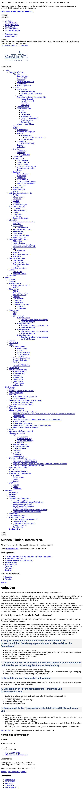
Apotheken (17, 208)
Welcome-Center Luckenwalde (23, 222)
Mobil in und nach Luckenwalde (20, 193)
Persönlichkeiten (27, 120)
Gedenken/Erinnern (24, 109)
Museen (20, 134)
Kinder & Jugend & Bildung (18, 239)
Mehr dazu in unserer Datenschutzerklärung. (17, 12)
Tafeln (23, 112)
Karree (15, 479)
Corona (15, 212)
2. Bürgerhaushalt (23, 329)
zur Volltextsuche (11, 23)
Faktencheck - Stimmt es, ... (22, 230)
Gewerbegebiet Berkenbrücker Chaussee (27, 512)
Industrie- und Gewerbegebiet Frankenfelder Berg (30, 510)
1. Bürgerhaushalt (23, 335)
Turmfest (20, 145)
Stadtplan (16, 203)
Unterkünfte (21, 185)
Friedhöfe (16, 74)
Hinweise (16, 266)
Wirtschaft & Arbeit (19, 274)
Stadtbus (16, 201)
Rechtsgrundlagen (23, 364)
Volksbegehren (18, 385)
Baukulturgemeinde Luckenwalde (25, 397)
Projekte (16, 485)
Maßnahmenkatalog (24, 439)
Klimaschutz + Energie (17, 433)
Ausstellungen (26, 116)
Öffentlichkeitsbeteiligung (18, 458)
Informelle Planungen (16, 410)
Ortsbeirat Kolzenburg (20, 360)
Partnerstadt (17, 157)
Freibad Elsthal (22, 164)
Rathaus (8, 278)
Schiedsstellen (14, 368)
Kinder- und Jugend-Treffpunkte (24, 247)
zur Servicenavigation (12, 31)
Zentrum (16, 481)
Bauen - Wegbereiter (16, 393)
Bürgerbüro (21, 306)
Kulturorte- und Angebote (26, 132)
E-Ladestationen (18, 197)
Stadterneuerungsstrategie (22, 423)
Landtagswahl (18, 381)
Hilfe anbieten (18, 226)
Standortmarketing (19, 525)
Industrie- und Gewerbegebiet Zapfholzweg (28, 502)
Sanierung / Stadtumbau (18, 468)
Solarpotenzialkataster (21, 446)
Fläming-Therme (23, 162)
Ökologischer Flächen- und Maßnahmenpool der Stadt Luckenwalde (37, 420)
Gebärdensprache (11, 34)
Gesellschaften (18, 299)
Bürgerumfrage (22, 437)
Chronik (19, 95)
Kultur (15, 128)
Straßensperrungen (20, 205)
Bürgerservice (14, 289)
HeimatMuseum (26, 135)
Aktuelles (12, 279)
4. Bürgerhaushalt (23, 318)
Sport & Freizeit (18, 159)
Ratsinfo (16, 362)
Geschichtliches (22, 76)
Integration (13, 220)
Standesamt (21, 308)
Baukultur (12, 395)
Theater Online (18, 187)
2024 (15, 314)
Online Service (18, 302)
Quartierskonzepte (19, 448)
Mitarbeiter (21, 251)
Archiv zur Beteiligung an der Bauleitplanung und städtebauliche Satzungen (40, 464)
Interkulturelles (18, 231)
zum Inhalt (8, 21)
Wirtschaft (8, 491)
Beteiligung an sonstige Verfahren (25, 462)
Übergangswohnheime (21, 235)
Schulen (16, 253)
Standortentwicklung (16, 517)
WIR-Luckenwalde (19, 237)
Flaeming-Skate (22, 160)
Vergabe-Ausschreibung (21, 285)
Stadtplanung (10, 387)
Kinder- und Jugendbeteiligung (24, 245)
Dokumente (17, 489)
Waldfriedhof (21, 84)
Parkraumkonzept (19, 421)
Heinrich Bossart (27, 99)
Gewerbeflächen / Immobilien (19, 498)
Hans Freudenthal (27, 101)
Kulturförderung (22, 130)
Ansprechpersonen (19, 295)
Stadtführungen (22, 180)
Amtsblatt (12, 281)
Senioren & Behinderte (17, 258)
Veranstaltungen (19, 189)
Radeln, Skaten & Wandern (26, 182)
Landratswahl (18, 379)
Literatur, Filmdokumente (30, 118)
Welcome (12, 494)
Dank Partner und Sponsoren (31, 93)
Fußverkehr (17, 450)
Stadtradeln (17, 454)
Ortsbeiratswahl (18, 383)
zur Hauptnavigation (12, 25)
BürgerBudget (14, 310)
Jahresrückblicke (23, 107)
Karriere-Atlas (13, 514)
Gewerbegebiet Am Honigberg (23, 506)
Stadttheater (21, 141)
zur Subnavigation (11, 29)
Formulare (16, 297)
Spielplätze (17, 256)
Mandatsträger (22, 349)
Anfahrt (15, 195)
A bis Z (15, 291)
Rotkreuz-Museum (27, 139)
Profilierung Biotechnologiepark (24, 523)
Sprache (4, 39)
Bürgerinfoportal (19, 347)
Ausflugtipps (21, 176)
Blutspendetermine (19, 210)
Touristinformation (23, 174)
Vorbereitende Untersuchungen (20, 473)
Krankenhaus (17, 214)
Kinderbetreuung (19, 243)
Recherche (20, 356)
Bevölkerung (17, 272)
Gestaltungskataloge (16, 408)
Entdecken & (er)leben (16, 72)
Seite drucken (5, 730)
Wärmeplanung (18, 456)
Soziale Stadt (13, 469)
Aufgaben (8, 579)
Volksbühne (21, 147)
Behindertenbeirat (19, 262)
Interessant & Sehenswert (26, 183)
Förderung (12, 406)
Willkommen (13, 492)
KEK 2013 (20, 443)
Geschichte (17, 87)
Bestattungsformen (24, 86)
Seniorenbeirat (18, 260)
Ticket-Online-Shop (28, 143)
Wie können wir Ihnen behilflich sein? (14, 545)
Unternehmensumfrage (25, 441)
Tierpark (20, 170)
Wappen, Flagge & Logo (25, 124)
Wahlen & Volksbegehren (18, 370)
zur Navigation (10, 27)
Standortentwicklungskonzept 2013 (25, 519)
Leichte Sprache (10, 36)
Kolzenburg (21, 80)
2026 (15, 312)
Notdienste (17, 216)
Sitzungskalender (23, 354)
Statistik (12, 270)
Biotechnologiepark (20, 508)
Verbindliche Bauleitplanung (23, 404)
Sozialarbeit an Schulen (21, 254)
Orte (22, 111)
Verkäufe (16, 287)
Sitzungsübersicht (23, 352)
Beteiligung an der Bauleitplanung (25, 460)
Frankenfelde (21, 151)
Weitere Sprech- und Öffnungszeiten (13, 772)
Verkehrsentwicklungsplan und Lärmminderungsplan (32, 425)
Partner (15, 487)
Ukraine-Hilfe (17, 233)
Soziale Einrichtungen (20, 218)
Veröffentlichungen (28, 91)
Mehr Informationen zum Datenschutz (14, 45)
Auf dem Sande (18, 477)
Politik (11, 345)
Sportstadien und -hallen (25, 168)
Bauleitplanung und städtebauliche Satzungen (25, 400)
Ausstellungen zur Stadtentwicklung (22, 391)
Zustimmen (5, 17)
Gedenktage (25, 114)
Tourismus (17, 172)
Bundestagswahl (19, 373)
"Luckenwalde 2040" (20, 521)
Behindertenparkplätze (21, 264)
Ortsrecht (12, 341)
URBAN (11, 483)
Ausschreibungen (15, 283)
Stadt (7, 70)
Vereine (15, 191)
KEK (14, 435)
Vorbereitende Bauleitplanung (23, 402)
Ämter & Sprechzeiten (20, 293)
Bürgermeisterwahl (19, 372)
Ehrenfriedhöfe (22, 78)
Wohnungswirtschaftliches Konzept (25, 427)
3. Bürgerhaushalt (23, 324)
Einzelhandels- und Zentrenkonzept (25, 412)
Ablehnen (4, 15)
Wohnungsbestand (19, 268)
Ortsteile (16, 149)
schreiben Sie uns (12, 549)
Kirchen (15, 126)
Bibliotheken (17, 241)
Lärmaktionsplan (19, 418)
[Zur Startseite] (17, 65)
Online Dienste (18, 301)
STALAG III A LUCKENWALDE (35, 137)
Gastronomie (21, 178)
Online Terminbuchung (21, 304)
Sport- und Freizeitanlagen (26, 166)
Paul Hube (24, 103)
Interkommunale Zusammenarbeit (21, 431)
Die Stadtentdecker (19, 398)
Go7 (14, 249)
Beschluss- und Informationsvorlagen (34, 320)
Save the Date (18, 527)
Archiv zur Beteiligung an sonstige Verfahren (29, 466)
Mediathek (12, 276)
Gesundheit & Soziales (17, 207)
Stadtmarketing (14, 529)
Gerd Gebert (25, 105)
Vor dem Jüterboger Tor (25, 82)
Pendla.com (17, 199)
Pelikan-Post (13, 343)
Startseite (8, 577)
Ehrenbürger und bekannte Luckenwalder (31, 97)
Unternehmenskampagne (18, 516)
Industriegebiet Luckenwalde (23, 504)
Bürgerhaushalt (18, 316)
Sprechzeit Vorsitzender (21, 366)
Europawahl (17, 375)
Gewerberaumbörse (20, 500)
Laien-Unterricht (22, 228)
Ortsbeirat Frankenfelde (21, 358)
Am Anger (16, 475)
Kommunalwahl (18, 377)
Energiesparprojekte (20, 445)
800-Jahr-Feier (22, 89)
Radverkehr (17, 452)
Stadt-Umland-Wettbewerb (18, 471)
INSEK (11, 429)
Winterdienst (25, 155)
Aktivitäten (17, 224)
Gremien (20, 350)
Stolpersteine (25, 122)
